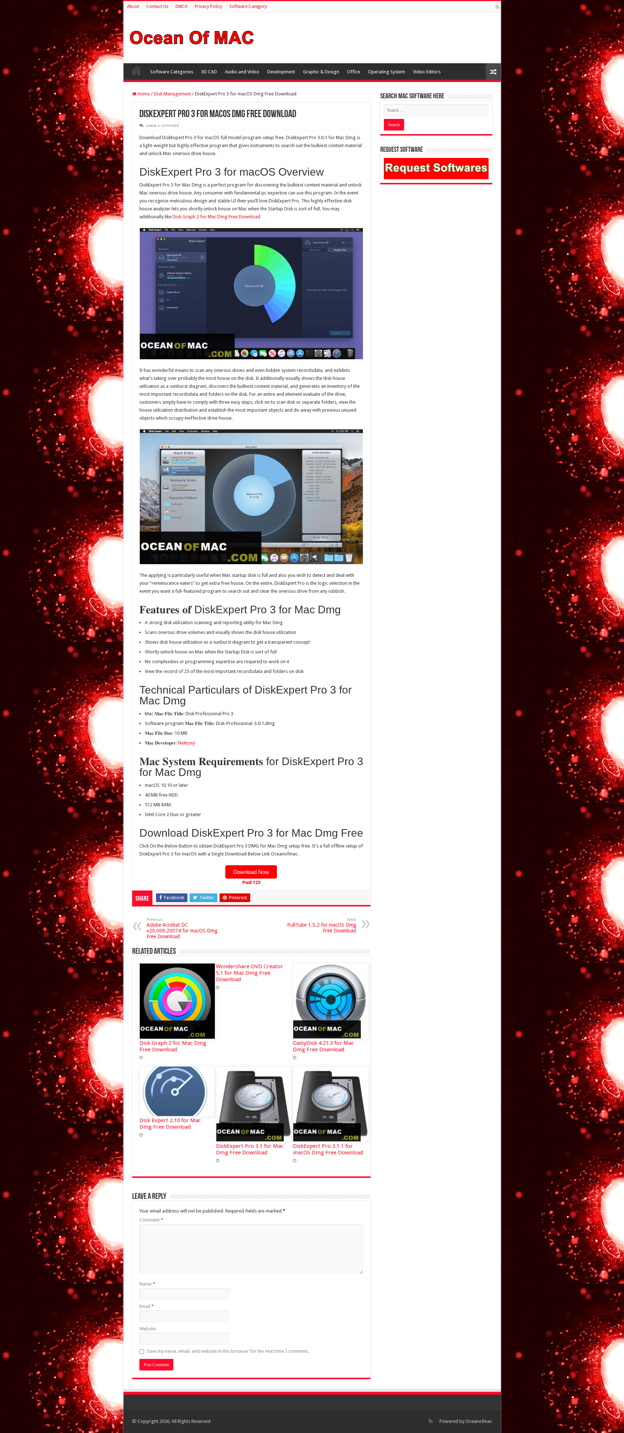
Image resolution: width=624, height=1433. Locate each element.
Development (281, 71)
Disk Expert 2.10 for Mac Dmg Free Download (170, 1123)
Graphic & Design (321, 71)
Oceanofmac (478, 1421)
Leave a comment (162, 125)
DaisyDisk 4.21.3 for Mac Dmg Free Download (323, 1046)
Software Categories (171, 71)
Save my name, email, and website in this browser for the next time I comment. (228, 1351)
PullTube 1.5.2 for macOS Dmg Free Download (321, 925)
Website (147, 1328)
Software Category (248, 6)
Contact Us (157, 6)
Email (146, 1306)
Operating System (386, 71)
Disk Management (172, 93)
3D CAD (209, 71)
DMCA (181, 6)
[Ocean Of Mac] (192, 36)
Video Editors (427, 71)
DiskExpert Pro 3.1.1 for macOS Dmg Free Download (328, 1149)
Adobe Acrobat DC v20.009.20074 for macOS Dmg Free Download (182, 928)
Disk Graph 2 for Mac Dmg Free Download (216, 216)
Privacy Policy (208, 6)
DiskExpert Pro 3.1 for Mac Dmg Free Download (249, 1149)
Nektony (186, 743)
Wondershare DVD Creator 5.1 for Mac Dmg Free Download (249, 973)
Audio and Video (242, 71)
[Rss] (497, 7)
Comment (151, 1220)
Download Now (251, 872)
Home (136, 70)
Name (147, 1284)
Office (353, 71)
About (133, 6)
